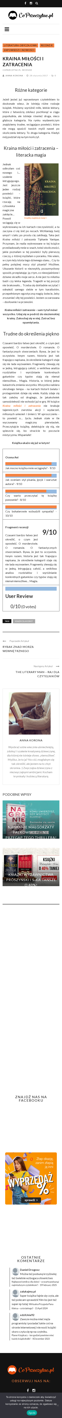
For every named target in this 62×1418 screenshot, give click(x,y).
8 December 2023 (41, 1338)
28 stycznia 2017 (39, 75)
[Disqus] (31, 954)
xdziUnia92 (27, 1314)
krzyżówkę (49, 1273)
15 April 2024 (41, 1308)
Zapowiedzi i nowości (19, 50)
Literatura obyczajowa (20, 45)
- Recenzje (26, 70)
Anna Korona (14, 75)
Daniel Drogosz (30, 1269)
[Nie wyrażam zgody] (57, 1405)
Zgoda (31, 1412)
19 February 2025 (48, 1285)
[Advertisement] (31, 1230)
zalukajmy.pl (28, 1291)
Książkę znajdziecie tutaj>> (35, 218)
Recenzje (47, 45)
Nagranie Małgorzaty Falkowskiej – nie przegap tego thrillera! (31, 832)
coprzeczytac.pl (12, 70)
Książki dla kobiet (24, 621)
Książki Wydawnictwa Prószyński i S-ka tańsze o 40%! (31, 879)
